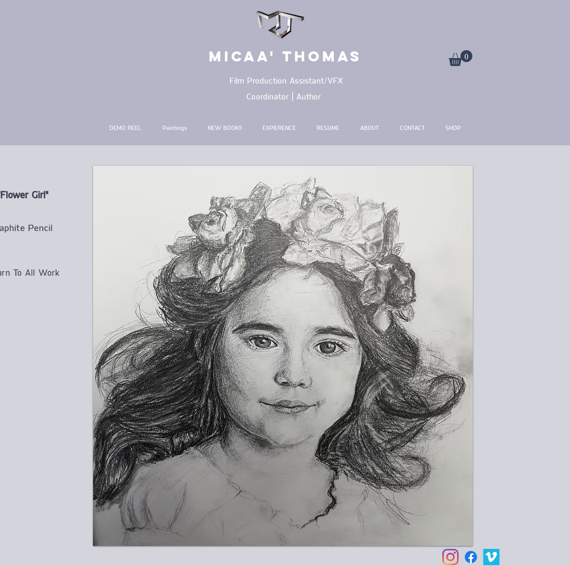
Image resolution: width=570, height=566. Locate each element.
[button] (460, 58)
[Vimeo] (491, 557)
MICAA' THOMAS (285, 56)
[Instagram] (450, 557)
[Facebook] (471, 557)
